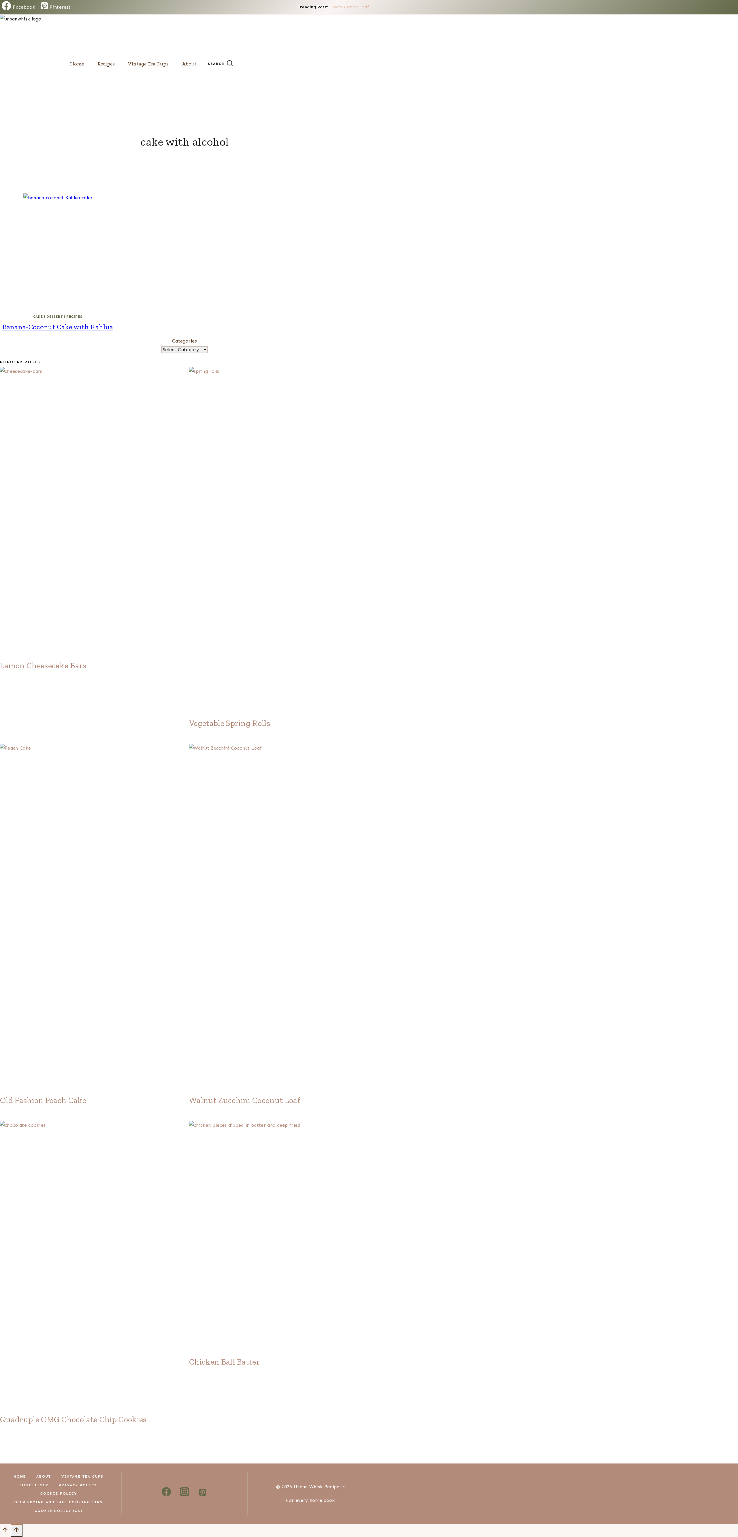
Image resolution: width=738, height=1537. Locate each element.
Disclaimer (34, 1485)
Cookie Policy (58, 1493)
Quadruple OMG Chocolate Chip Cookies (73, 1419)
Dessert (54, 317)
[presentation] (57, 251)
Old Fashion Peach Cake (43, 1100)
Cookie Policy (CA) (58, 1511)
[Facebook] (166, 1494)
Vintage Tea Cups (148, 64)
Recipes (106, 64)
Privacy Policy (78, 1485)
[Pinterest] (203, 1494)
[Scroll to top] (5, 1531)
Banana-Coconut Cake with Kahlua (57, 327)
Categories (184, 341)
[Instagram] (184, 1494)
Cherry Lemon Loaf (349, 7)
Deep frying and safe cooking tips (58, 1502)
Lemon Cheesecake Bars (43, 665)
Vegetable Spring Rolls (229, 723)
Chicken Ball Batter (224, 1362)
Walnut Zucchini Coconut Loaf (244, 1100)
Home (77, 64)
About (189, 64)
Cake (38, 317)
